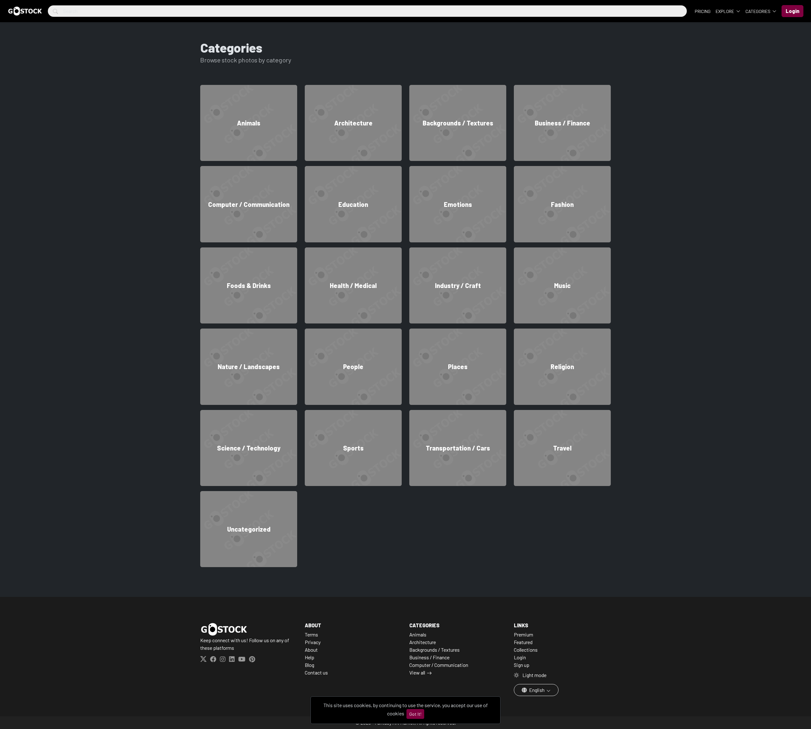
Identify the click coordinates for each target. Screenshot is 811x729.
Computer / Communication (438, 665)
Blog (309, 665)
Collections (526, 650)
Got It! (415, 714)
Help (309, 657)
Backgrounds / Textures (434, 650)
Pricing (703, 11)
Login (520, 657)
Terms (311, 634)
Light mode (533, 675)
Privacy (313, 642)
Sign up (521, 665)
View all (417, 672)
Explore (725, 11)
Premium (523, 634)
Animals (417, 634)
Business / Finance (429, 657)
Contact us (316, 672)
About (311, 650)
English (537, 690)
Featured (523, 642)
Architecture (422, 642)
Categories (758, 11)
